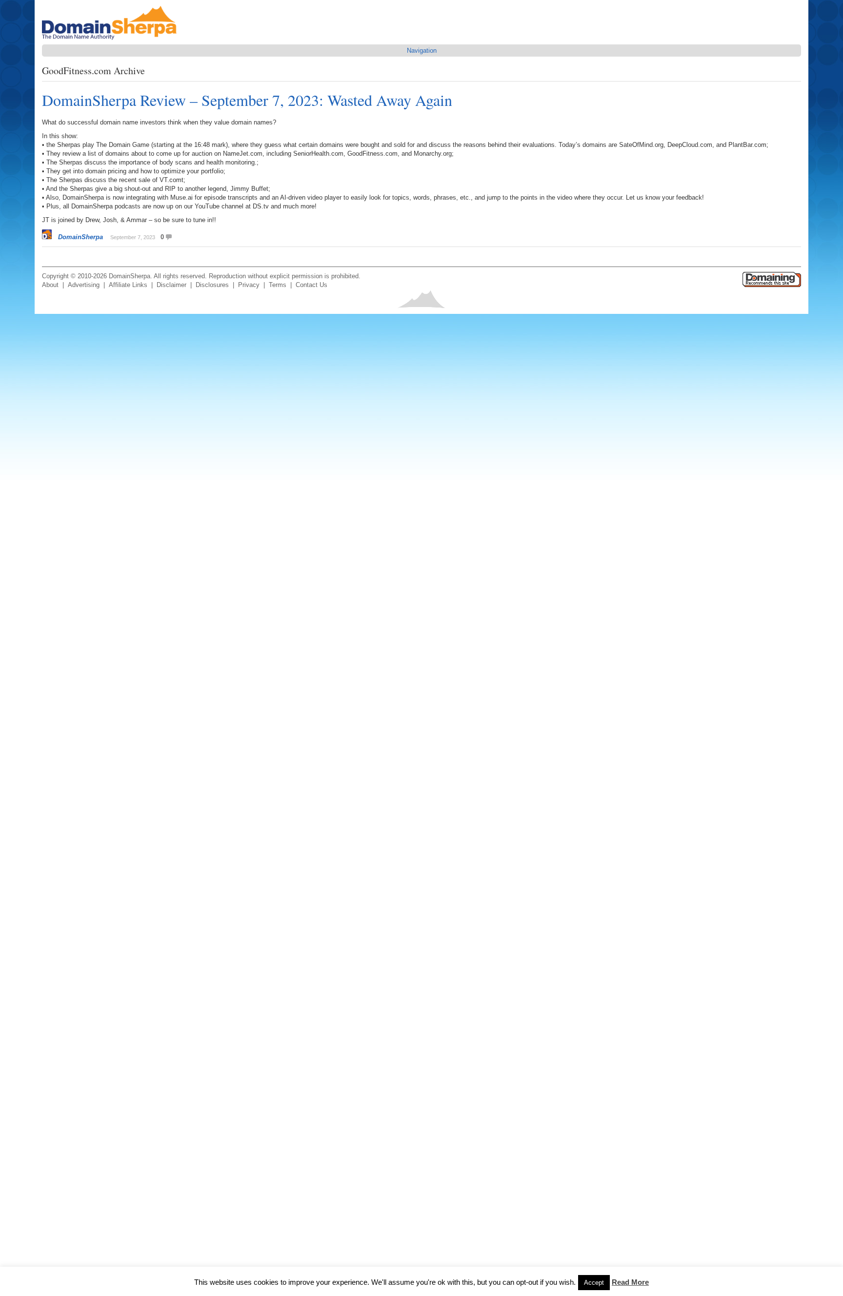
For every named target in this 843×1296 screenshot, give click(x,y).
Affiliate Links (128, 284)
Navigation (422, 50)
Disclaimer (171, 284)
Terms (277, 284)
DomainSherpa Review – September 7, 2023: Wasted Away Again (247, 99)
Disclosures (212, 284)
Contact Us (311, 284)
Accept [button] (594, 1282)
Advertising (84, 284)
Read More (630, 1282)
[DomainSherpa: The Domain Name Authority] (111, 39)
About (50, 284)
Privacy (249, 284)
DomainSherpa (80, 237)
